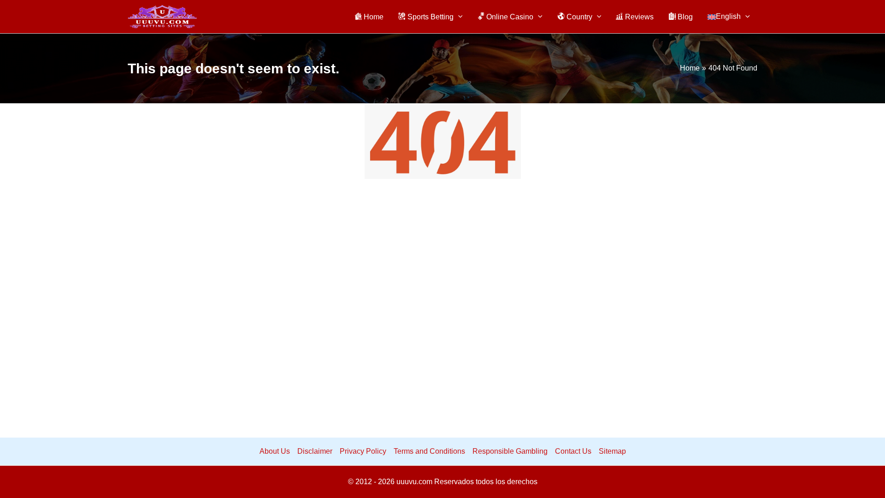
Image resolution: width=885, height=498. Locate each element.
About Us (275, 451)
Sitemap (612, 451)
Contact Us (573, 451)
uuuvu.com (414, 482)
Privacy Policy (363, 451)
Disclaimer (314, 451)
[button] (458, 16)
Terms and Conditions (429, 451)
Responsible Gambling (510, 451)
